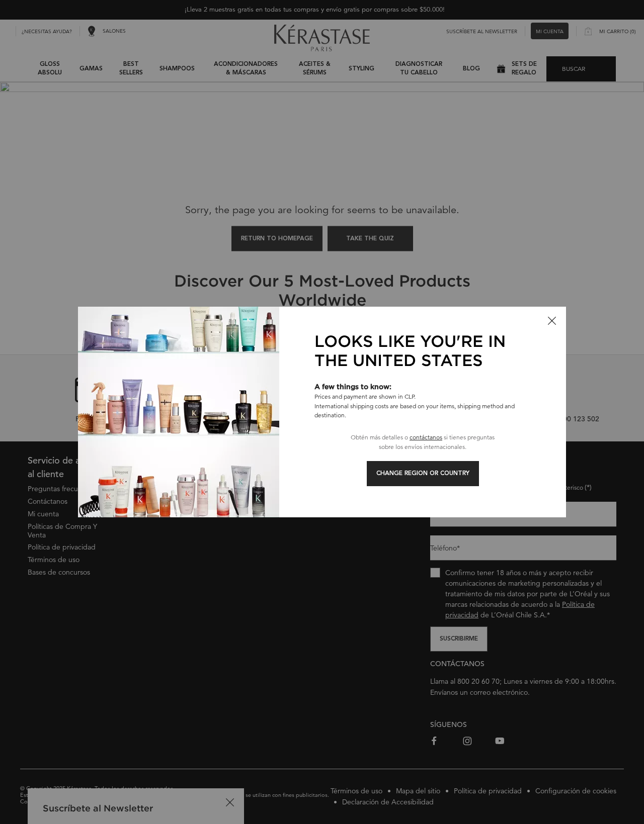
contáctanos (426, 437)
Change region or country (422, 474)
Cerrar (552, 321)
